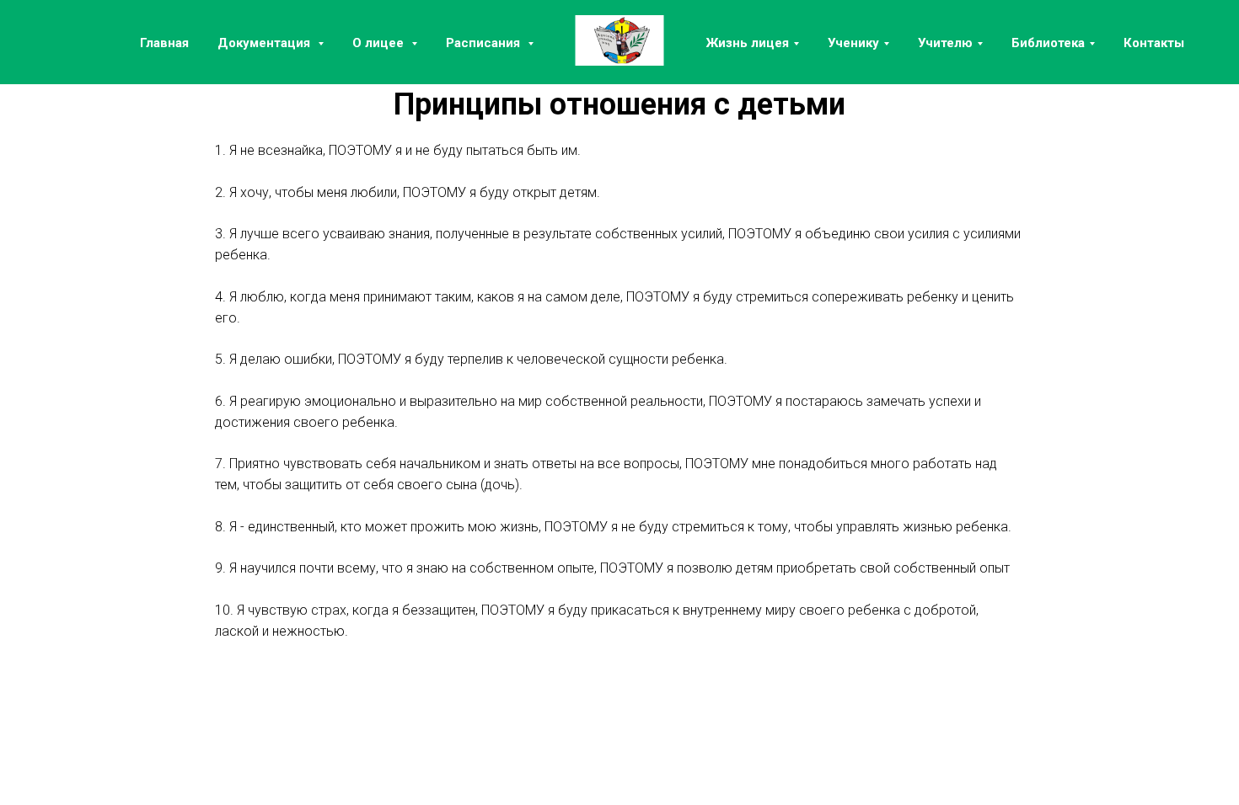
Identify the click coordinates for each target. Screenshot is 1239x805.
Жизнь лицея (747, 43)
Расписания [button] (484, 43)
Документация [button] (265, 43)
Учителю (945, 43)
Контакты (1154, 43)
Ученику (853, 43)
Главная (164, 43)
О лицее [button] (379, 43)
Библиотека (1048, 43)
